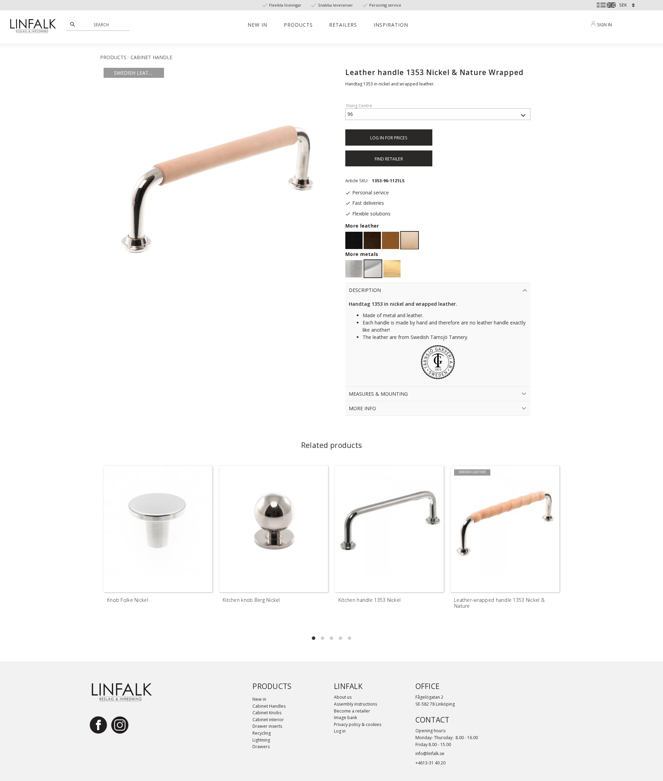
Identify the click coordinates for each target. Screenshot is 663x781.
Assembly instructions (355, 704)
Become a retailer (352, 711)
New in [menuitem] (257, 24)
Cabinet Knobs (266, 713)
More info (362, 408)
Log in (340, 731)
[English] (611, 4)
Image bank (345, 717)
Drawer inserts (267, 726)
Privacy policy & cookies (357, 724)
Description (365, 290)
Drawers (261, 747)
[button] (313, 638)
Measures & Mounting (378, 393)
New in (259, 699)
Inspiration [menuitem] (391, 24)
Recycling (261, 733)
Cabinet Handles (269, 706)
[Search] (72, 24)
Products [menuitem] (298, 24)
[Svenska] (601, 4)
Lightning (261, 740)
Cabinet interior (268, 720)
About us (343, 697)
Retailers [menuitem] (343, 24)
